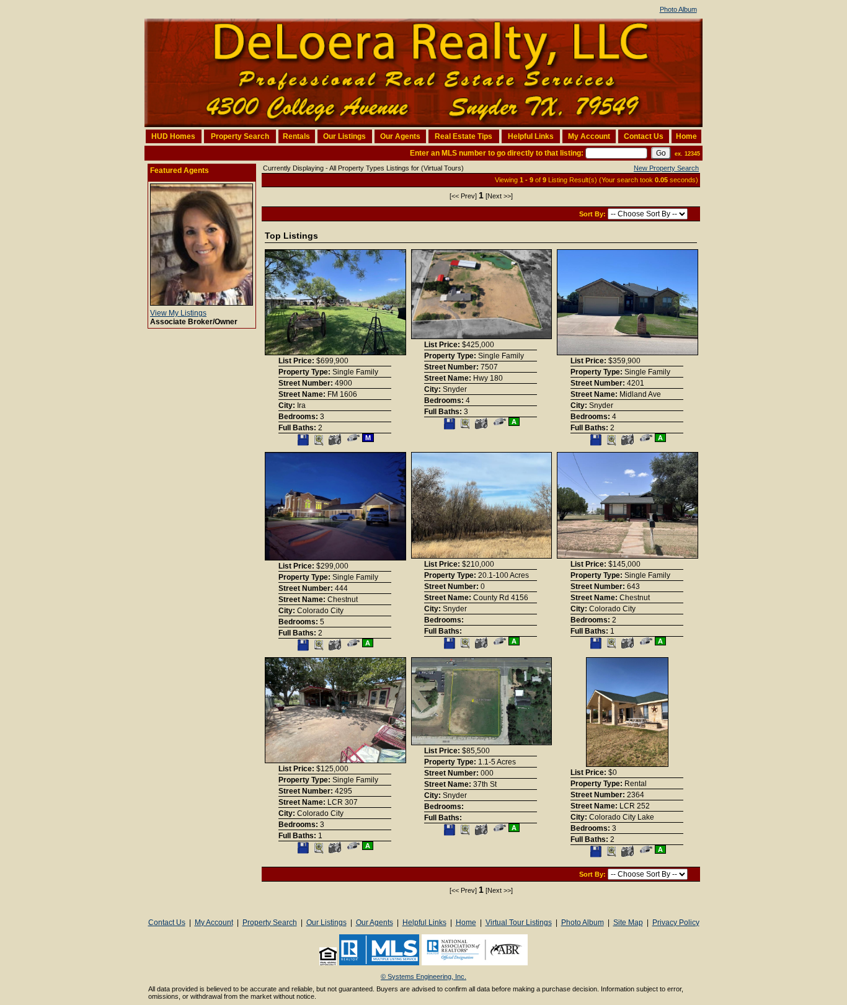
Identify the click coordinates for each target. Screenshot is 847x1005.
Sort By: (593, 214)
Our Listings (344, 136)
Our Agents (400, 136)
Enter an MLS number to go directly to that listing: (496, 153)
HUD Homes (173, 136)
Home (686, 136)
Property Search (240, 136)
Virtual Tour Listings (519, 922)
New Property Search (666, 168)
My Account (589, 136)
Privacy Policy (675, 922)
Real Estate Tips (463, 136)
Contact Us (643, 136)
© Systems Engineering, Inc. (423, 976)
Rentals (296, 136)
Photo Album (678, 9)
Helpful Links (531, 136)
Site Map (628, 922)
